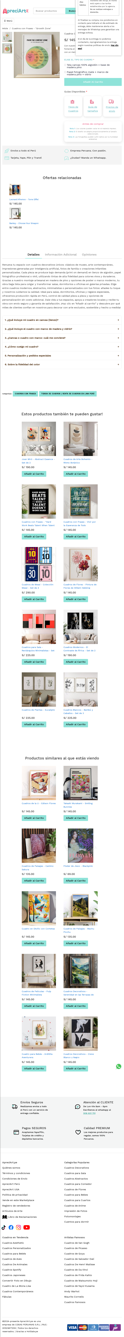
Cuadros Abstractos (76, 1178)
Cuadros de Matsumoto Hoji (80, 1280)
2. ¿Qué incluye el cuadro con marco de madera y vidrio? (62, 328)
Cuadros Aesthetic (13, 1242)
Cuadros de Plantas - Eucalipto (38, 710)
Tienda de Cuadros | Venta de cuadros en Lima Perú (68, 394)
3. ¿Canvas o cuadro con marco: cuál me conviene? (62, 337)
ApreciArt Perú (11, 1184)
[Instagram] (18, 1227)
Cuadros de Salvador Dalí (79, 1258)
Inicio (5, 28)
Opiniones (89, 254)
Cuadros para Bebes (76, 1194)
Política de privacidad (15, 1194)
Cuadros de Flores (75, 1189)
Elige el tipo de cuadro (78, 60)
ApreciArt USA (10, 1189)
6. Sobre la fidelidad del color (62, 364)
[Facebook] (11, 1227)
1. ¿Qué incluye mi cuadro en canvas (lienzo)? (62, 320)
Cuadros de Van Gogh (77, 1242)
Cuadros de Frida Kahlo (78, 1275)
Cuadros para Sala (75, 1173)
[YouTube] (26, 1227)
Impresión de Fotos (75, 1211)
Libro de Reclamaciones (22, 1216)
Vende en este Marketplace (18, 1200)
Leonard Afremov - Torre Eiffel (24, 199)
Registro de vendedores (16, 1205)
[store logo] (15, 11)
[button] (7, 37)
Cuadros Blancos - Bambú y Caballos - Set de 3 (78, 711)
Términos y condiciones (16, 1173)
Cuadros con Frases (25, 394)
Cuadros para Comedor (78, 1184)
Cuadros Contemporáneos (17, 1291)
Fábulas (6, 1296)
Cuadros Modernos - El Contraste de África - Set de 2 (79, 649)
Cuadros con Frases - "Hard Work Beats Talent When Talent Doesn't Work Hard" (38, 525)
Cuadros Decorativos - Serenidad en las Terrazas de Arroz (79, 994)
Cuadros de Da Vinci (76, 1269)
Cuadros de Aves (12, 1258)
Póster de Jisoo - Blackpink (78, 866)
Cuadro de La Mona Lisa (16, 1285)
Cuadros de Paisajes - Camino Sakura (38, 868)
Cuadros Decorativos (76, 1167)
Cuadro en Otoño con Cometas (38, 928)
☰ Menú (8, 21)
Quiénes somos (11, 1167)
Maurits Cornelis (74, 1296)
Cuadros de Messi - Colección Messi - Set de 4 (37, 586)
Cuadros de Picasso (75, 1248)
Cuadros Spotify (11, 1269)
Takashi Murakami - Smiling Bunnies (78, 805)
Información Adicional (61, 254)
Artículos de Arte (12, 1211)
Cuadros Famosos (74, 1302)
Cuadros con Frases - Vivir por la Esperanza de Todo (80, 523)
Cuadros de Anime (75, 1205)
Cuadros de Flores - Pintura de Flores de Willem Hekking (80, 586)
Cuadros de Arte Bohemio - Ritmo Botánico (78, 461)
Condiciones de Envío (14, 1178)
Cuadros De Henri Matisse (79, 1264)
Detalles (34, 254)
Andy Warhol (71, 1291)
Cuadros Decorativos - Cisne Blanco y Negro (79, 1056)
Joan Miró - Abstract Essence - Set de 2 (38, 461)
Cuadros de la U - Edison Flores (39, 803)
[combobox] (49, 11)
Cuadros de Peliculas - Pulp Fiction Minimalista (36, 993)
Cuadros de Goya (74, 1253)
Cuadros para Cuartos (77, 1200)
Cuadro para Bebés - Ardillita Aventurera (37, 1056)
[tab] (33, 254)
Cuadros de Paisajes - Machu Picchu (79, 930)
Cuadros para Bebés (14, 1253)
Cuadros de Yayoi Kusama (79, 1285)
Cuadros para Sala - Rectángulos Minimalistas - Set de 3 (38, 650)
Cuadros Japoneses (13, 1275)
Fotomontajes (72, 1216)
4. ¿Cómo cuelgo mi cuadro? (62, 346)
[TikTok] (3, 1227)
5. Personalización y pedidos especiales (62, 355)
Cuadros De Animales (14, 1264)
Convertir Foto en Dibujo (16, 1280)
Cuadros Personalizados (16, 1248)
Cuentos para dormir (76, 1221)
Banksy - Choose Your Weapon (24, 223)
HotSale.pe (32, 1331)
